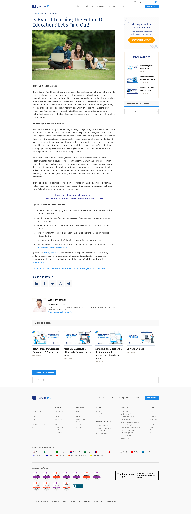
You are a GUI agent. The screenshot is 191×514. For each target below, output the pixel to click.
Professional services (38, 424)
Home (34, 13)
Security (34, 427)
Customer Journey (126, 435)
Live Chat (137, 398)
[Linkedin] (36, 283)
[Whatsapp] (60, 283)
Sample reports (36, 414)
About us (152, 411)
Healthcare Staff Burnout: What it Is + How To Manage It (148, 90)
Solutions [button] (89, 6)
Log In (155, 2)
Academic (53, 13)
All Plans (98, 411)
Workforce (57, 416)
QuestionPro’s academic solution (52, 248)
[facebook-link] (99, 398)
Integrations (35, 422)
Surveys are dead (135, 349)
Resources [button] (101, 6)
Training (78, 424)
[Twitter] (52, 283)
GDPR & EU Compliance (128, 430)
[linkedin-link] (108, 398)
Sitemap (72, 501)
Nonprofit (99, 414)
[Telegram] (68, 283)
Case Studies (80, 422)
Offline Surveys (125, 419)
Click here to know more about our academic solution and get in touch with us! (68, 268)
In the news (153, 416)
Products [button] (77, 6)
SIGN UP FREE (151, 6)
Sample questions (37, 411)
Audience (57, 422)
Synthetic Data (125, 438)
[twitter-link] (103, 398)
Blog (77, 411)
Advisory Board (154, 422)
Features (112, 6)
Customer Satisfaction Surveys (130, 422)
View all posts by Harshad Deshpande (63, 312)
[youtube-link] (112, 398)
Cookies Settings (111, 501)
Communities (58, 419)
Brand (151, 427)
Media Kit (152, 430)
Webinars (79, 427)
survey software (51, 253)
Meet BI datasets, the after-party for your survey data (77, 352)
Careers (152, 424)
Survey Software (59, 411)
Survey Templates (81, 419)
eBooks (78, 416)
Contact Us (153, 432)
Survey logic (35, 416)
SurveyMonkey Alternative (103, 428)
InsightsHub (58, 432)
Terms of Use (98, 501)
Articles (78, 414)
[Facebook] (44, 283)
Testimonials (153, 419)
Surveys (43, 13)
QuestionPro (38, 262)
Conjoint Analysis (126, 414)
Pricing (121, 6)
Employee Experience (127, 433)
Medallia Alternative (101, 433)
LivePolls (57, 430)
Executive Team (154, 414)
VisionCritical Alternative (103, 431)
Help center (125, 398)
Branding (35, 419)
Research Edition (59, 427)
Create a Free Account (141, 40)
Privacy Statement (84, 501)
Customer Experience (60, 414)
